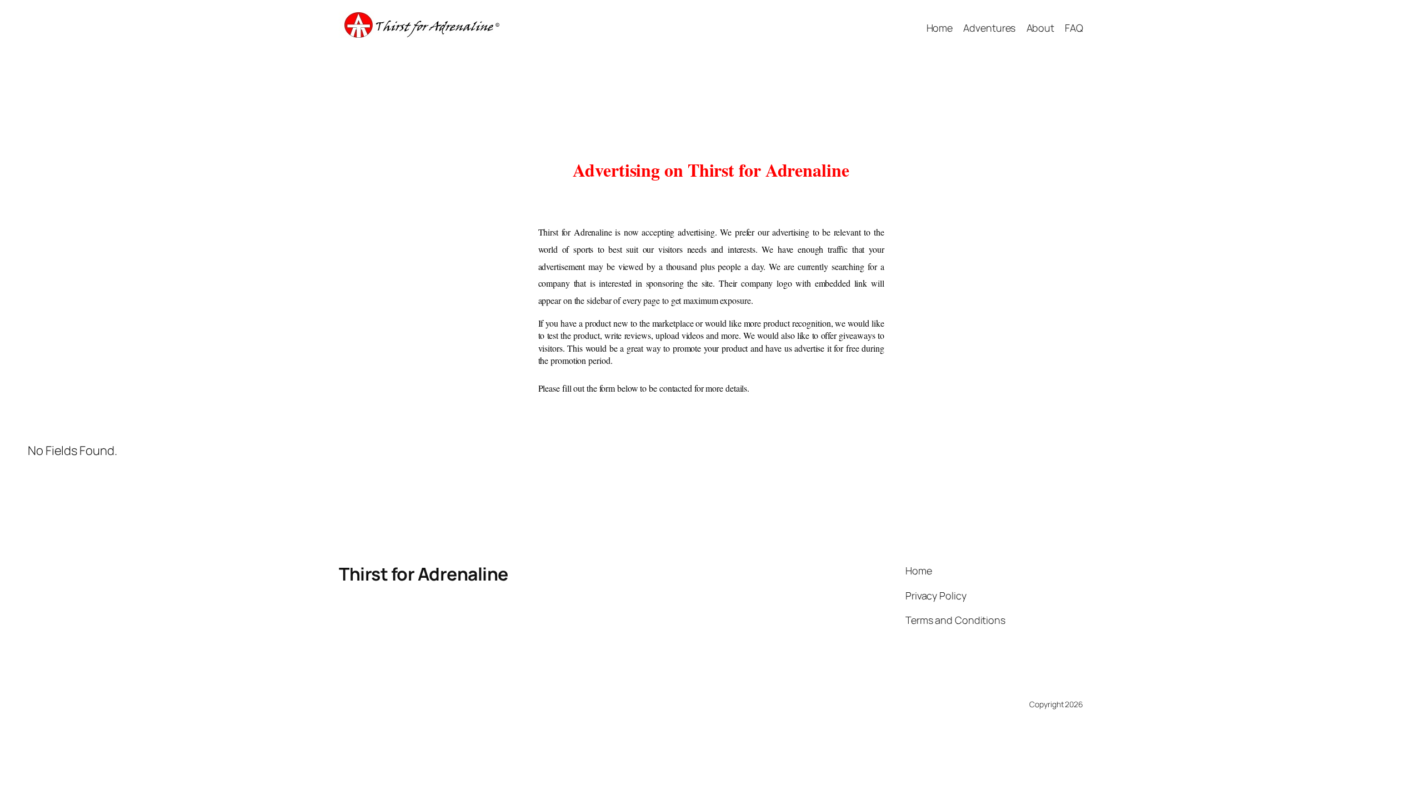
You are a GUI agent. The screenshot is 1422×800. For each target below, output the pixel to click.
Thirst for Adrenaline (423, 574)
